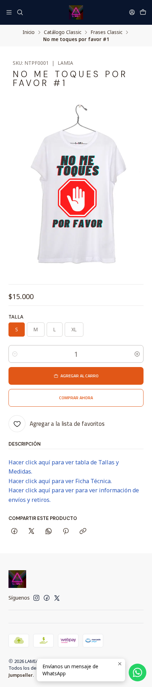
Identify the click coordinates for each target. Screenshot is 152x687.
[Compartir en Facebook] (14, 531)
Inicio (29, 32)
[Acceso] (132, 12)
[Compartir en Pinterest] (66, 531)
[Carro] (143, 12)
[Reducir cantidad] (15, 353)
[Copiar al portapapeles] (83, 531)
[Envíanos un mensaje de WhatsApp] (137, 672)
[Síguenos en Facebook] (46, 597)
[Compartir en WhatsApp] (48, 531)
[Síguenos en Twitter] (56, 597)
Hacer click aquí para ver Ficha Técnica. (60, 481)
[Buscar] (19, 12)
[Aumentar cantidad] (137, 353)
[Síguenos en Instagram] (36, 597)
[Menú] (9, 12)
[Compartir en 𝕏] (31, 531)
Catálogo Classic (62, 32)
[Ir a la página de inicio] (76, 12)
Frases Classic (106, 32)
